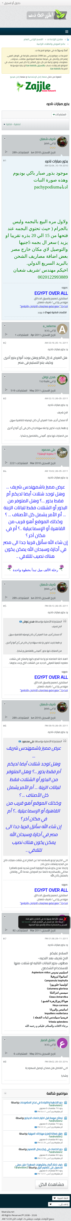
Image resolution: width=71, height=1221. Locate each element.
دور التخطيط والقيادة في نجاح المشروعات (41, 1102)
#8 (4, 1061)
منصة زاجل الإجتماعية (37, 77)
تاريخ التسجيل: (48, 152)
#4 (4, 471)
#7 (4, 938)
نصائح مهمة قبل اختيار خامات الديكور (43, 1118)
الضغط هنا (26, 922)
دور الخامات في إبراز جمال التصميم (45, 1149)
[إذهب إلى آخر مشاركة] (36, 1111)
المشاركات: (23, 152)
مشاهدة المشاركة (20, 621)
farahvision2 (56, 1105)
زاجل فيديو (15, 77)
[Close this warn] (65, 919)
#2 (4, 342)
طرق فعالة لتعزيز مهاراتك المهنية (45, 1133)
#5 (4, 605)
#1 (4, 160)
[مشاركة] (6, 152)
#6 (4, 725)
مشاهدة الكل (51, 1184)
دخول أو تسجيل (12, 3)
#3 (4, 398)
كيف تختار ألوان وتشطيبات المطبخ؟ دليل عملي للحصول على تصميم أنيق (39, 1166)
